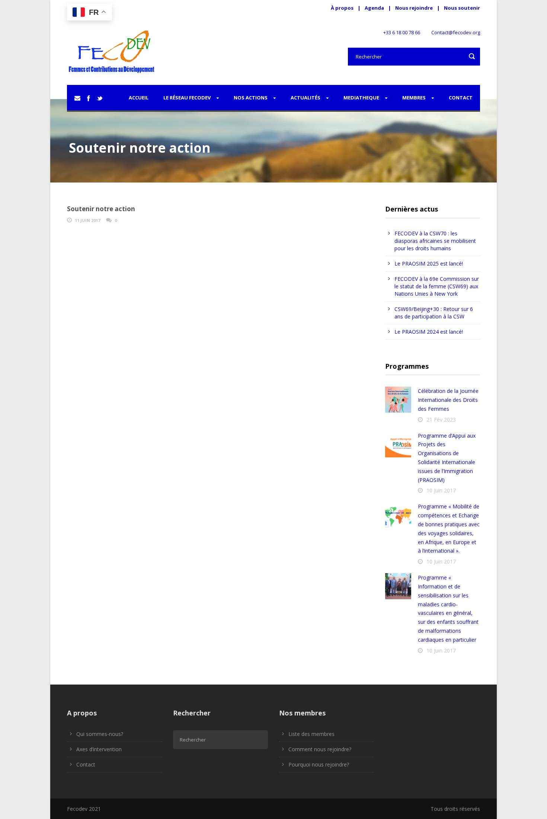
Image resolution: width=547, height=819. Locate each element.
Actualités (305, 97)
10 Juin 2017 (441, 490)
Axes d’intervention (99, 749)
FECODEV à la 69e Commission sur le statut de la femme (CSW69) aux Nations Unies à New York (436, 286)
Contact (461, 97)
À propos (342, 7)
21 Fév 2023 (441, 419)
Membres (414, 97)
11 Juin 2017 (87, 220)
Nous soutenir (462, 7)
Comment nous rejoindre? (319, 749)
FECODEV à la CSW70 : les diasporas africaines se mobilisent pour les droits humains (435, 241)
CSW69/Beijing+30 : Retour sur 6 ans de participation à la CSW (433, 312)
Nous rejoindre (414, 7)
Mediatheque (361, 97)
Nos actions (251, 97)
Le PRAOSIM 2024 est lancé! (428, 331)
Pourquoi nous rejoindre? (318, 764)
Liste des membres (311, 733)
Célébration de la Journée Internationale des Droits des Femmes (448, 399)
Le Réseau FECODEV (187, 97)
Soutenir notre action (101, 208)
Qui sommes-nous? (99, 733)
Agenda (374, 7)
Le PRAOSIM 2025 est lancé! (428, 263)
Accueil (138, 97)
